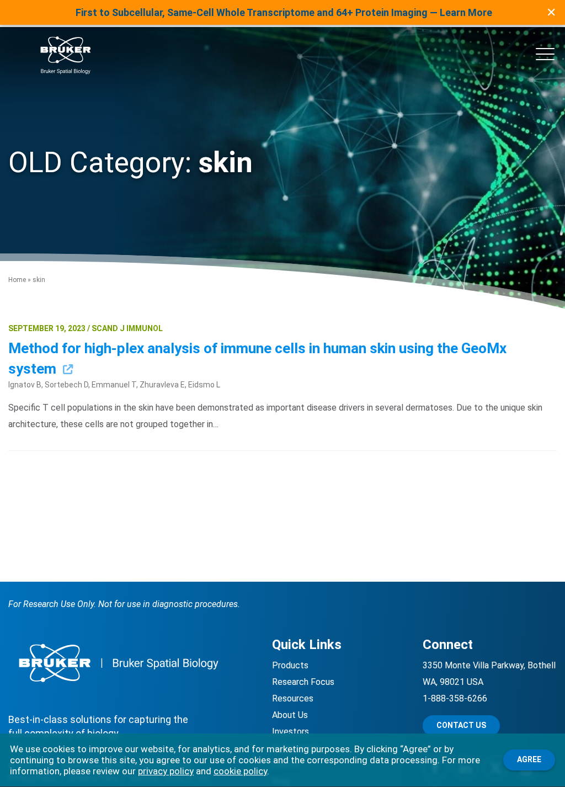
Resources (292, 698)
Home (17, 280)
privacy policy (166, 771)
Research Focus (303, 682)
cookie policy (240, 771)
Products (290, 665)
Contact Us (461, 725)
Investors (290, 731)
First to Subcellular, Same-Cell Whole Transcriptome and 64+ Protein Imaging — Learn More (284, 12)
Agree (529, 759)
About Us (290, 715)
